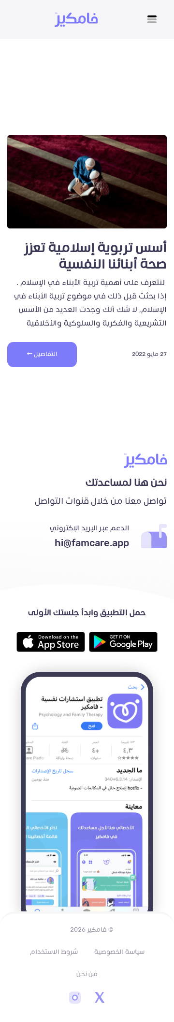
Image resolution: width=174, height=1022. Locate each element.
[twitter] (99, 999)
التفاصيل (45, 354)
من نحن (87, 974)
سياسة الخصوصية (119, 952)
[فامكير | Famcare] (76, 20)
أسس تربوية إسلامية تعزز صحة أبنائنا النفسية (95, 256)
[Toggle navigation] (152, 19)
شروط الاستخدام (54, 952)
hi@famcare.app (92, 543)
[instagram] (75, 999)
